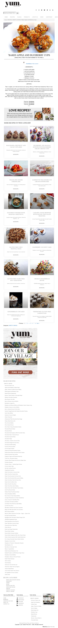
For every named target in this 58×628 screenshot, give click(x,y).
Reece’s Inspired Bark (9, 549)
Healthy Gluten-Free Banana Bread (12, 491)
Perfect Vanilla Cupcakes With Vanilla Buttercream (15, 537)
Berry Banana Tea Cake (10, 399)
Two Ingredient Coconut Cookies (11, 572)
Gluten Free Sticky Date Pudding (11, 486)
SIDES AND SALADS (10, 587)
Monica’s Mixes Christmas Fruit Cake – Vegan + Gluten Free (17, 513)
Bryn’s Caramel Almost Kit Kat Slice (12, 409)
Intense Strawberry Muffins (10, 493)
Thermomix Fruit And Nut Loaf (11, 564)
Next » (38, 323)
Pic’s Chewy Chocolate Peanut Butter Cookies (14, 539)
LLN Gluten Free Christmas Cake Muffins (13, 503)
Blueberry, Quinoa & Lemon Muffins (12, 407)
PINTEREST (21, 603)
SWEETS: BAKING (17, 19)
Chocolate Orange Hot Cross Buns (12, 442)
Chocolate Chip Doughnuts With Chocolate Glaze (15, 432)
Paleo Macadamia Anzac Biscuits (12, 521)
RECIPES (12, 17)
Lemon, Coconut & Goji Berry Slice (12, 499)
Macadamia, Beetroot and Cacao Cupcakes (16, 146)
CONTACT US (6, 604)
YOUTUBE (21, 601)
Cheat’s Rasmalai (8, 417)
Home (5, 19)
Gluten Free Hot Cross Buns (10, 484)
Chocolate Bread (8, 430)
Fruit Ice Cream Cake (9, 466)
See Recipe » (16, 154)
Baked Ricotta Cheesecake (10, 393)
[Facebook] (36, 10)
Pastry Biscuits (8, 527)
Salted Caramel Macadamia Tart (11, 551)
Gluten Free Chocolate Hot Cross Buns (13, 476)
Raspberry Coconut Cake (42, 247)
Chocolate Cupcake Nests (10, 436)
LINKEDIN (21, 605)
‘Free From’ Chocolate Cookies (11, 458)
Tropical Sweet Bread (9, 568)
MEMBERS (5, 599)
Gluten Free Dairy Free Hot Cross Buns (16, 279)
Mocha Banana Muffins (9, 511)
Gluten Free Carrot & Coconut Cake (12, 472)
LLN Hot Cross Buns (9, 505)
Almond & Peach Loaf (9, 385)
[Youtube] (44, 10)
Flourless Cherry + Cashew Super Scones (13, 464)
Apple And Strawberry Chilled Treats (12, 387)
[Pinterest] (42, 10)
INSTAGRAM (21, 599)
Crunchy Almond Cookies (10, 446)
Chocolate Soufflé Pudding (10, 444)
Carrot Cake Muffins (9, 413)
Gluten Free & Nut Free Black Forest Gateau (14, 488)
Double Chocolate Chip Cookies (11, 454)
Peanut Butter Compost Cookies (11, 533)
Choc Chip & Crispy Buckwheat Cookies (13, 427)
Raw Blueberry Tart (9, 545)
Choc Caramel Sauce (9, 425)
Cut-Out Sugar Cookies (9, 448)
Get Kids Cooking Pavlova (10, 468)
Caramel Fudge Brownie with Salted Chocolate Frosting (42, 214)
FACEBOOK (21, 598)
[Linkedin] (53, 10)
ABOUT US (5, 602)
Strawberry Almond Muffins (10, 554)
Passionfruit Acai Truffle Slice (11, 525)
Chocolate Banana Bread (10, 428)
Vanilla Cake (7, 574)
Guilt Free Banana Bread (10, 489)
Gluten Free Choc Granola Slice (16, 248)
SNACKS (8, 588)
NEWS (41, 17)
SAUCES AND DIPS (10, 585)
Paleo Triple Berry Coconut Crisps (12, 523)
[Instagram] (39, 10)
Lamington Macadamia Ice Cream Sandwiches (42, 180)
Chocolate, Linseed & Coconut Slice (12, 440)
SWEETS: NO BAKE (10, 590)
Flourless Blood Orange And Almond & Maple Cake (15, 460)
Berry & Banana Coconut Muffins (11, 401)
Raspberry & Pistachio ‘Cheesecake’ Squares (14, 543)
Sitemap (21, 623)
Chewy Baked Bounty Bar (10, 421)
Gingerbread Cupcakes (16, 311)
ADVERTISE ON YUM (8, 601)
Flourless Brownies (9, 462)
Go (17, 13)
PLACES (19, 17)
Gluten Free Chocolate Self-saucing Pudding (14, 478)
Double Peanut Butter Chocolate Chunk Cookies (14, 452)
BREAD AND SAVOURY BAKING (13, 579)
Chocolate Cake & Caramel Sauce (12, 434)
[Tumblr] (50, 10)
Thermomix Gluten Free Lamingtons (42, 312)
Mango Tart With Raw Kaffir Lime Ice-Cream (14, 509)
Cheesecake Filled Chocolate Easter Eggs (13, 419)
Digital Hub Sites (51, 626)
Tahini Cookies (8, 560)
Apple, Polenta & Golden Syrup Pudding (13, 389)
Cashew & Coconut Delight (10, 415)
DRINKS (8, 582)
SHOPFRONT (49, 17)
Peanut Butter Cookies (9, 531)
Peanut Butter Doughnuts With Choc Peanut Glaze (15, 535)
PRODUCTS (27, 17)
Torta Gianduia (8, 562)
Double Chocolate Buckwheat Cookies (12, 450)
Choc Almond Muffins (9, 423)
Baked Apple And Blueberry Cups (12, 391)
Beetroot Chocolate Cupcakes (11, 397)
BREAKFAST (9, 581)
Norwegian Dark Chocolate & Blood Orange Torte (15, 517)
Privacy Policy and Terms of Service (31, 623)
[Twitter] (47, 10)
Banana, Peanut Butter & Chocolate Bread (13, 395)
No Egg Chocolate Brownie (10, 515)
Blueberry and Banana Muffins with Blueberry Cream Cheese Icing (42, 147)
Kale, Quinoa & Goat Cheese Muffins (12, 495)
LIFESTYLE (35, 17)
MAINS (7, 584)
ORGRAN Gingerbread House (42, 279)
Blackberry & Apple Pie (9, 403)
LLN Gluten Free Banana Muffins (11, 501)
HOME (6, 17)
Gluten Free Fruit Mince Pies (11, 482)
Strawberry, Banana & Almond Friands (12, 556)
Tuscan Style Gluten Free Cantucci (12, 570)
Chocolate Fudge (8, 438)
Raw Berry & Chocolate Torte (11, 547)
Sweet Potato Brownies (9, 558)
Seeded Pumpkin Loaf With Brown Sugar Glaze (14, 552)
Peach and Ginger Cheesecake (16, 180)
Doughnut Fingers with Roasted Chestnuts (16, 213)
